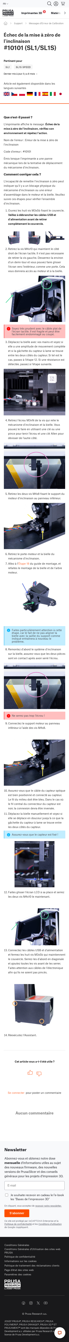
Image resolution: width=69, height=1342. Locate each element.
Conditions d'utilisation (50, 1224)
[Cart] (63, 4)
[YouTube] (46, 1303)
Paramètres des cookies (17, 1274)
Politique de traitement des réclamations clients (31, 1265)
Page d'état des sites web (19, 1269)
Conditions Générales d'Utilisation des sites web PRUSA (32, 1250)
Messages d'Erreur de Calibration (46, 23)
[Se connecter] (56, 4)
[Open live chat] (59, 1332)
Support (18, 23)
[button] (7, 94)
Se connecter (16, 1092)
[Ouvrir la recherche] (49, 4)
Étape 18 (23, 563)
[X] (38, 1303)
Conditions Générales (16, 1245)
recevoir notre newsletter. (48, 1205)
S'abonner (17, 1213)
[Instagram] (31, 1303)
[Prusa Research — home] (8, 13)
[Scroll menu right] (65, 12)
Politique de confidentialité (18, 1224)
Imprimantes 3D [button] (33, 12)
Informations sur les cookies (20, 1261)
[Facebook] (23, 1303)
